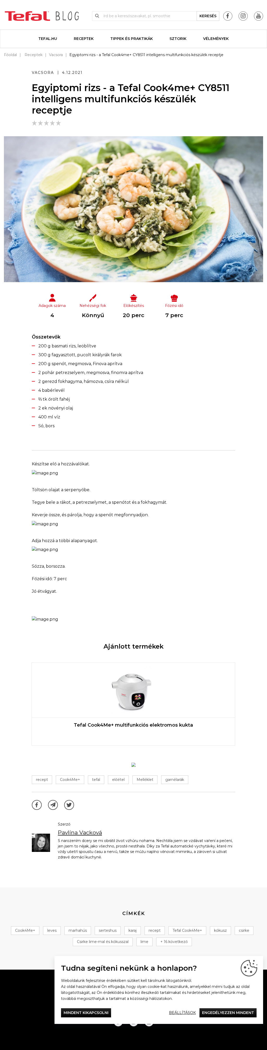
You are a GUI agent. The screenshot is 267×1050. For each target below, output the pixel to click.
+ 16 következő (174, 941)
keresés (207, 16)
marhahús (78, 930)
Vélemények (216, 38)
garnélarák (174, 779)
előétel (118, 779)
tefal (96, 779)
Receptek (84, 38)
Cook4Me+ (70, 779)
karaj (133, 930)
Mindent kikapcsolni (86, 1012)
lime (144, 941)
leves (52, 930)
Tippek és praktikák (131, 38)
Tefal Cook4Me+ (187, 930)
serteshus (108, 930)
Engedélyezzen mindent (228, 1012)
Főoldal (10, 54)
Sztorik (177, 38)
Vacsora (56, 54)
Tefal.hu (47, 38)
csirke (244, 930)
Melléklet (145, 779)
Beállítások (182, 1012)
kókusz (220, 930)
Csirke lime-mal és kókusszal (103, 941)
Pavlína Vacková (80, 832)
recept (42, 779)
